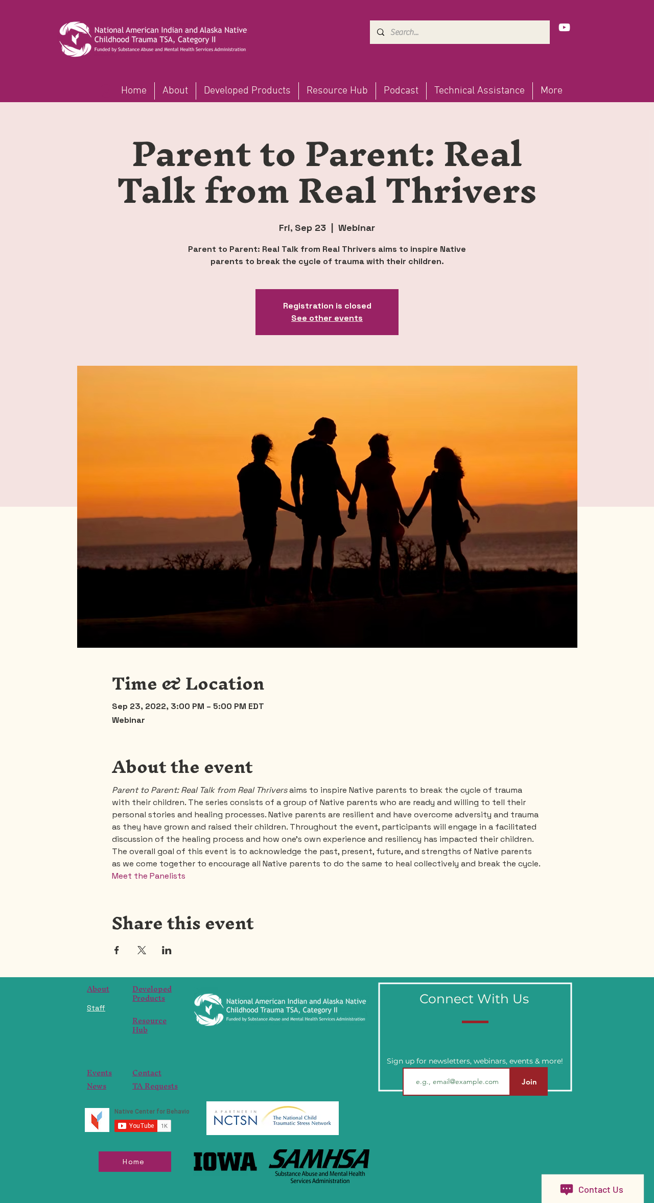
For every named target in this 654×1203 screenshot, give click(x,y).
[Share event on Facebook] (117, 950)
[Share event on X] (142, 950)
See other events (327, 318)
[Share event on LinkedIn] (167, 950)
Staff (96, 1007)
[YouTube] (564, 27)
